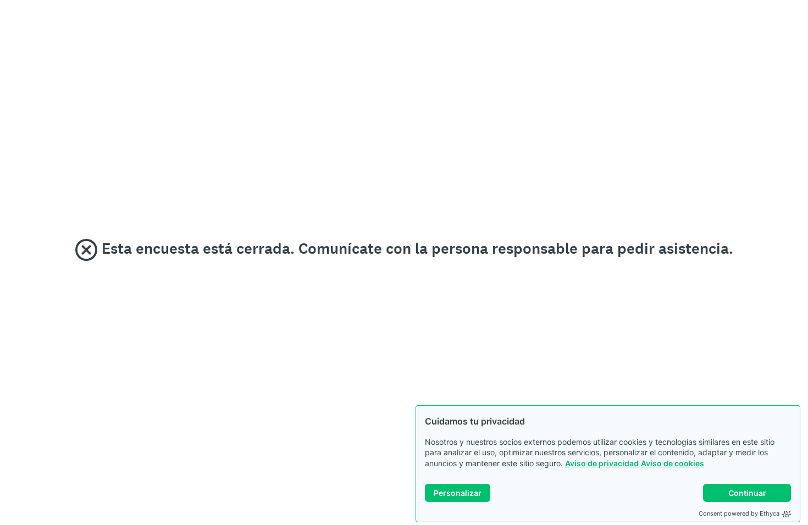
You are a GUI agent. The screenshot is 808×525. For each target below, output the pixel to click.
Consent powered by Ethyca (739, 513)
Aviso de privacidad (602, 463)
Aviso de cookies (672, 463)
